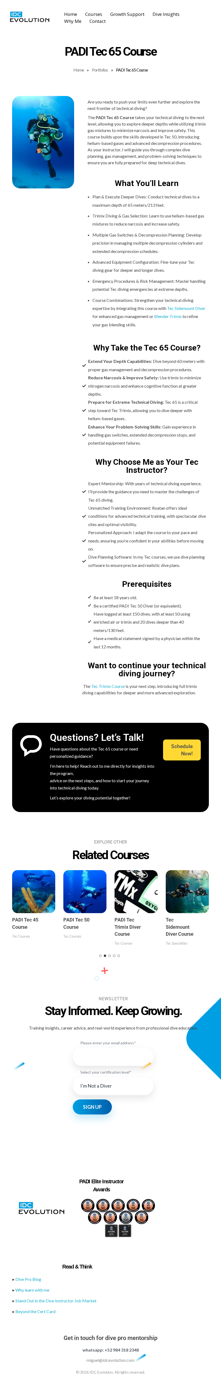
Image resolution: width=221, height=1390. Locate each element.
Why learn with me (32, 1289)
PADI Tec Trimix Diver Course (128, 927)
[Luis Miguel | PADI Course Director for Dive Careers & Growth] (29, 17)
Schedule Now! (182, 750)
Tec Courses (21, 936)
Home (78, 69)
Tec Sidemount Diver (186, 308)
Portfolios (100, 69)
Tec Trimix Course (108, 686)
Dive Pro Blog (28, 1279)
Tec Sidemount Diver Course (180, 927)
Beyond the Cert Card (35, 1311)
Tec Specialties (176, 943)
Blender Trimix (168, 316)
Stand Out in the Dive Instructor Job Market (55, 1300)
